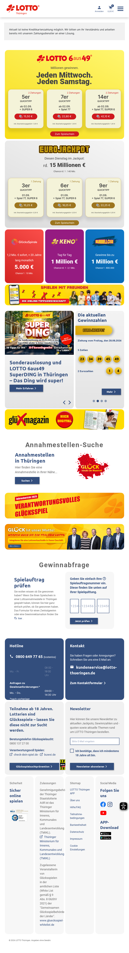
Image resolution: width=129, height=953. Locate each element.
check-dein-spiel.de (26, 754)
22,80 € (66, 116)
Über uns (75, 800)
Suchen (25, 480)
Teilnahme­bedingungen (77, 816)
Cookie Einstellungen (77, 847)
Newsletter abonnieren (90, 766)
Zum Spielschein (64, 134)
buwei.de (50, 754)
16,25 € (66, 205)
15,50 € (28, 116)
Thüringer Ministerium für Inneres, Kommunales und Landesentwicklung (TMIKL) (52, 847)
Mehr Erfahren (15, 388)
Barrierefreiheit (78, 824)
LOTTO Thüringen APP (80, 791)
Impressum (76, 838)
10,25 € (28, 205)
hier (20, 618)
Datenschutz (77, 831)
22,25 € (105, 205)
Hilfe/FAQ (75, 807)
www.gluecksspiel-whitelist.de (51, 922)
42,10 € (105, 116)
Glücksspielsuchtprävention (32, 766)
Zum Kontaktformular (86, 683)
